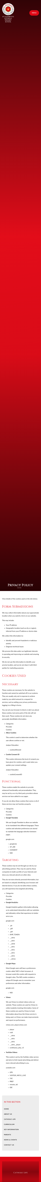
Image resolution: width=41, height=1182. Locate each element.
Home (19, 588)
